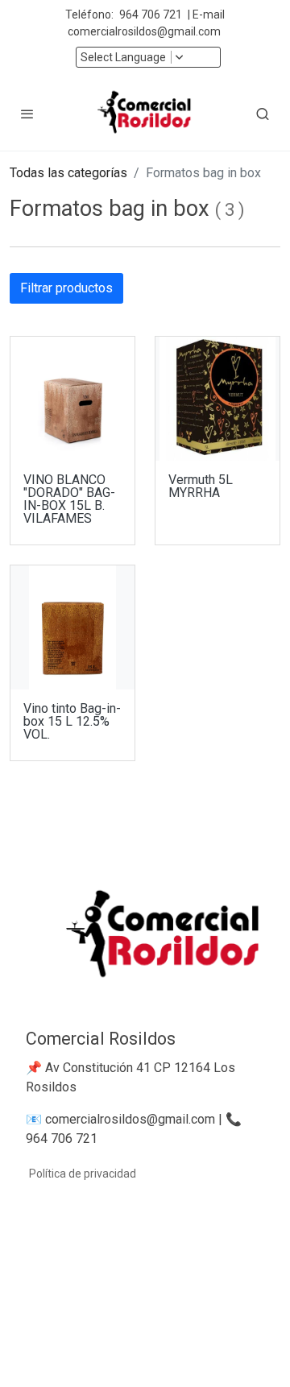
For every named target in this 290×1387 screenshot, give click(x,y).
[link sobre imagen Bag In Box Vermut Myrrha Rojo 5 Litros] (217, 399)
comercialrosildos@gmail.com (145, 31)
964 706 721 (150, 14)
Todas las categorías (68, 172)
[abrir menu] (27, 113)
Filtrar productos (66, 288)
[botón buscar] (262, 113)
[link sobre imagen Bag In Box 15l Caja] (72, 399)
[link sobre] (145, 946)
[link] (145, 114)
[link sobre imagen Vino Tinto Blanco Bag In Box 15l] (72, 627)
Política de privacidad (82, 1173)
